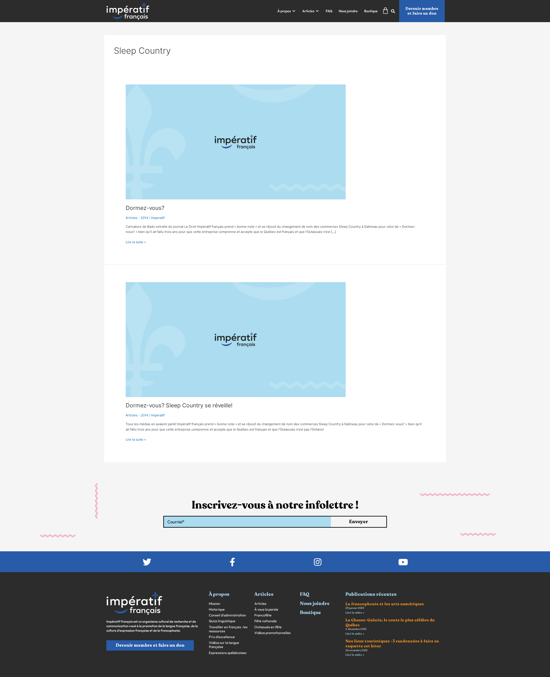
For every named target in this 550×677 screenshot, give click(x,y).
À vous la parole (266, 609)
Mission (214, 604)
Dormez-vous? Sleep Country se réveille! (179, 405)
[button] (286, 11)
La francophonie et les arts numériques (384, 604)
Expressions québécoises (227, 653)
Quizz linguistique (222, 621)
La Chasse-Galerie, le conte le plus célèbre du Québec (390, 622)
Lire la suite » (136, 242)
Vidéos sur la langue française (224, 645)
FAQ (304, 594)
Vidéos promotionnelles (272, 633)
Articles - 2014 (137, 218)
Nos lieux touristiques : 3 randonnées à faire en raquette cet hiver (392, 644)
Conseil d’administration (227, 615)
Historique (217, 609)
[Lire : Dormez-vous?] (236, 142)
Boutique (310, 612)
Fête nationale (265, 621)
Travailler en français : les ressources (228, 629)
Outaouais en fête (268, 627)
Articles (260, 604)
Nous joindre (315, 603)
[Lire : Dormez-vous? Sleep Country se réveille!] (236, 339)
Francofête (263, 615)
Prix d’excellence (222, 637)
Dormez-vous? (145, 208)
